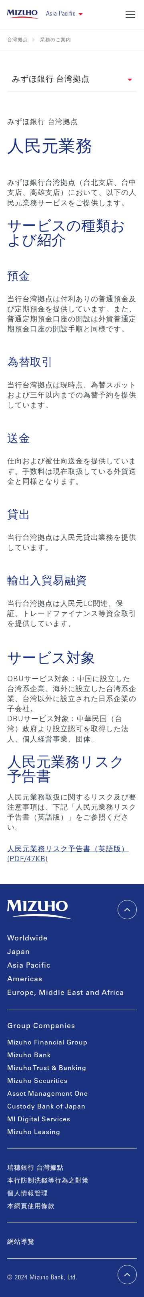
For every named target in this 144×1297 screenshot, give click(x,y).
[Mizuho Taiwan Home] (23, 14)
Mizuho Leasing (33, 1132)
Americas (24, 979)
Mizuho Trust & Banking (46, 1068)
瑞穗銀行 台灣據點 (35, 1168)
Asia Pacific (28, 966)
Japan (18, 952)
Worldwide (27, 938)
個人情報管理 (27, 1194)
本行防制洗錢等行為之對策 (48, 1181)
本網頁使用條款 (31, 1206)
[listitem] (55, 40)
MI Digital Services (38, 1120)
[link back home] (39, 909)
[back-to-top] (127, 1274)
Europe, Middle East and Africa (65, 993)
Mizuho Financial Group (47, 1043)
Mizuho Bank (29, 1055)
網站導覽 (20, 1242)
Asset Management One (47, 1094)
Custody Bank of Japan (46, 1107)
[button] (64, 14)
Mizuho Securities (37, 1081)
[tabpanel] (72, 491)
